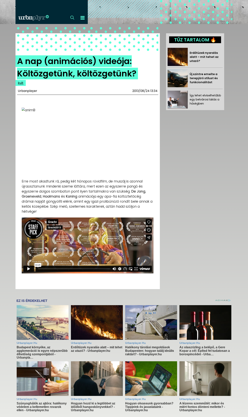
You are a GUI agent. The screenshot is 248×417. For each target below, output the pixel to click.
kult (20, 83)
